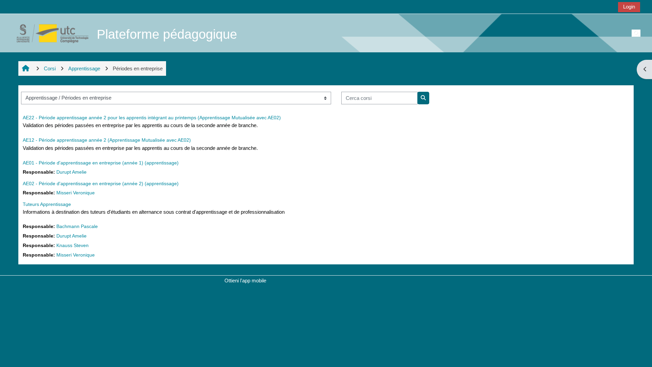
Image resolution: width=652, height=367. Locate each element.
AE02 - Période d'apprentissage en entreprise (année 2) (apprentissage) (101, 183)
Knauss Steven (72, 245)
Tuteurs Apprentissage (47, 204)
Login (629, 7)
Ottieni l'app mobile (245, 280)
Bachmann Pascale (77, 226)
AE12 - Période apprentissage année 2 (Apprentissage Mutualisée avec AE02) (107, 140)
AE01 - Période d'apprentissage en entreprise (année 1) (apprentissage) (101, 162)
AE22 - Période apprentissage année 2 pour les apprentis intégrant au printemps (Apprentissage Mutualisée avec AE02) (152, 117)
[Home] (48, 33)
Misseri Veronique (75, 192)
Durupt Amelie (71, 172)
